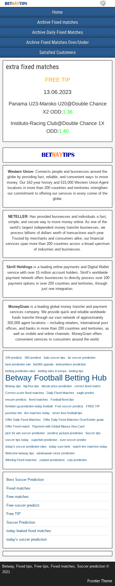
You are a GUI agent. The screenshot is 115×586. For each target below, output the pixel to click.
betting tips (76, 371)
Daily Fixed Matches (60, 392)
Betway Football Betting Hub (56, 377)
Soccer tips (93, 433)
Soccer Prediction (20, 522)
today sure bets (59, 446)
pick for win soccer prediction (25, 433)
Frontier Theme (99, 580)
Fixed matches (18, 488)
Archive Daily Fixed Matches (57, 32)
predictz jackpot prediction (65, 433)
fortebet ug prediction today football (28, 406)
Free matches (17, 497)
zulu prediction (77, 460)
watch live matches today (90, 446)
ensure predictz (16, 399)
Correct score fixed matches (24, 392)
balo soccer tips (54, 357)
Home (57, 12)
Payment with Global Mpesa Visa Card (58, 426)
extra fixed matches (32, 67)
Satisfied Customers (57, 52)
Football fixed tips (62, 399)
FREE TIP (93, 406)
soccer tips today (17, 439)
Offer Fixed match (17, 426)
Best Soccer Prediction (25, 480)
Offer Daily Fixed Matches (23, 419)
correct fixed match (87, 386)
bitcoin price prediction (57, 386)
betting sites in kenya (52, 371)
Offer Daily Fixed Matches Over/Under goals (73, 419)
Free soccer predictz (69, 406)
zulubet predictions (52, 460)
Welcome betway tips (19, 453)
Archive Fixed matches (57, 22)
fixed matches (38, 399)
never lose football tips (67, 413)
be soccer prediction (81, 357)
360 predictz (33, 357)
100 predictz (13, 357)
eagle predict (85, 392)
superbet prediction (44, 439)
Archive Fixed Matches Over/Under (57, 42)
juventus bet (13, 413)
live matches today (37, 413)
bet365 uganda (43, 364)
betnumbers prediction (71, 364)
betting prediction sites (20, 371)
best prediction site (18, 364)
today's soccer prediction (26, 539)
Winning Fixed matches (21, 460)
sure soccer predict (73, 439)
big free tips (31, 386)
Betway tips (13, 386)
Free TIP (13, 514)
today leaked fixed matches (28, 531)
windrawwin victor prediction (56, 453)
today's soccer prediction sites (26, 446)
